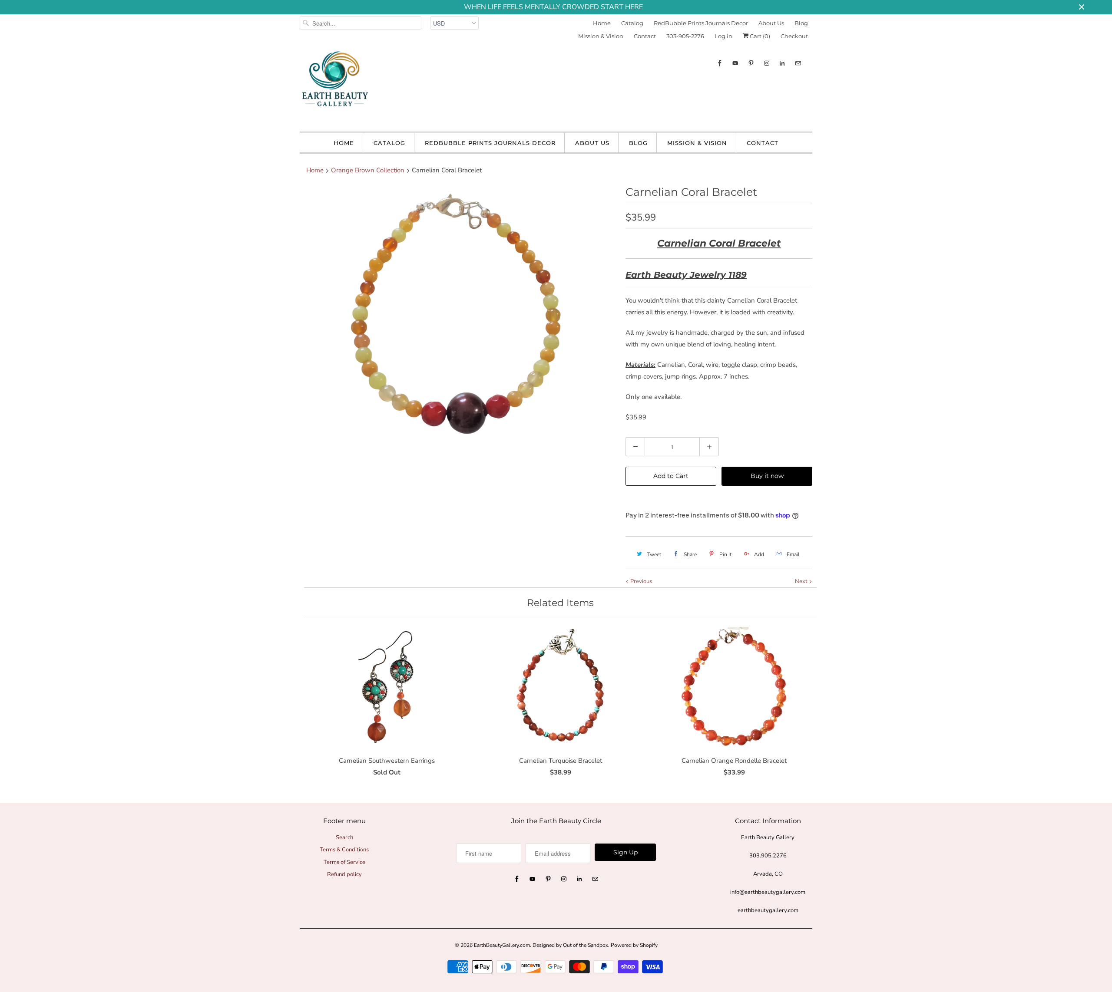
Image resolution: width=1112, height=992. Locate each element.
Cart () (759, 36)
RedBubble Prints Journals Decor (701, 23)
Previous (640, 581)
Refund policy (344, 874)
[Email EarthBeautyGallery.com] (798, 63)
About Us (771, 23)
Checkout (794, 36)
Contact (645, 36)
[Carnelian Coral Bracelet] (458, 315)
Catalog (632, 23)
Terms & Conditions (344, 850)
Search (344, 837)
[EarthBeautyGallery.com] (334, 86)
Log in (723, 36)
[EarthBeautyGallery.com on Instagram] (766, 63)
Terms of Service (344, 862)
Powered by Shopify (634, 945)
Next (802, 581)
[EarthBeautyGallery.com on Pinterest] (751, 63)
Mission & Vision (600, 36)
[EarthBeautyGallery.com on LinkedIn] (782, 63)
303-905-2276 (685, 36)
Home (602, 23)
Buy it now (767, 476)
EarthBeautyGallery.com (502, 945)
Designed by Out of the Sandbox (570, 945)
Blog (801, 23)
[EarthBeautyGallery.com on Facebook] (719, 63)
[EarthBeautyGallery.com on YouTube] (735, 63)
